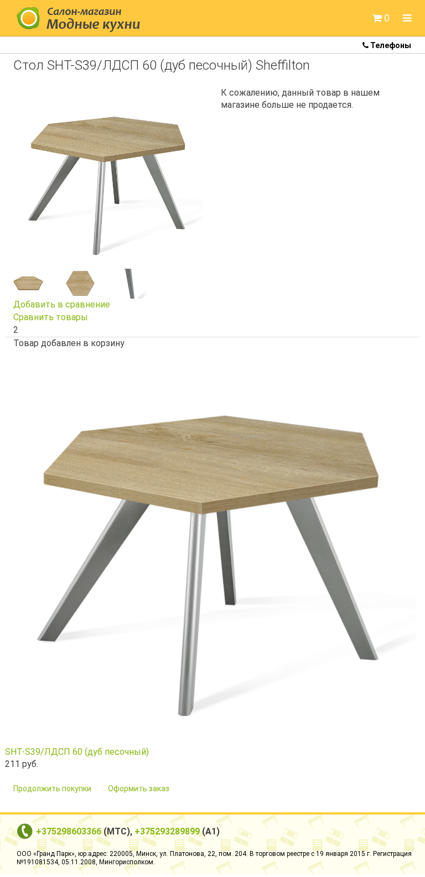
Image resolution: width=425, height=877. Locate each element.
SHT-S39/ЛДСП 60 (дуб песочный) (77, 752)
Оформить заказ (138, 788)
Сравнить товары (50, 317)
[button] (381, 18)
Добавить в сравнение (61, 304)
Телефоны (390, 45)
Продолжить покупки (52, 788)
